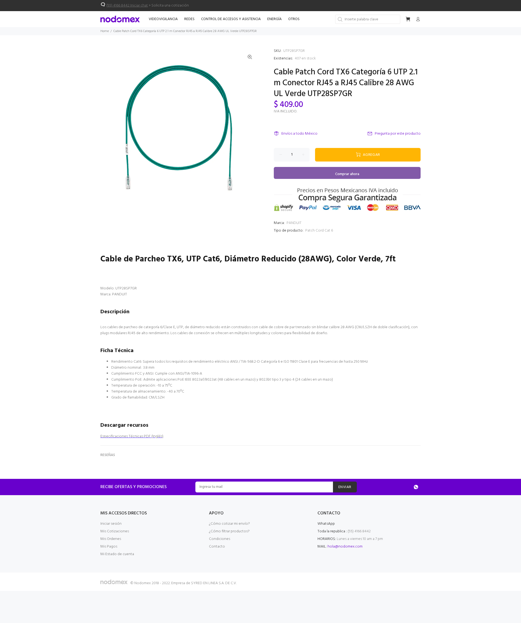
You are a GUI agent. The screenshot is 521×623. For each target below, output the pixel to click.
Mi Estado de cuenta (117, 554)
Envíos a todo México (299, 134)
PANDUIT (294, 223)
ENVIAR (344, 487)
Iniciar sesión (111, 524)
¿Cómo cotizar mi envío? (229, 524)
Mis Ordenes (110, 539)
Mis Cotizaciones (114, 531)
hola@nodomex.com (345, 546)
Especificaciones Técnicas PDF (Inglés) (131, 436)
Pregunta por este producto (398, 134)
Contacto (217, 546)
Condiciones (219, 539)
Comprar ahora (347, 174)
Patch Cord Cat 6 (319, 230)
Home (104, 31)
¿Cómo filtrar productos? (229, 531)
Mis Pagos (108, 546)
